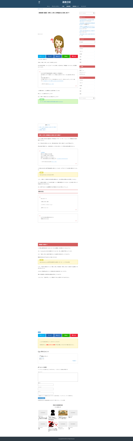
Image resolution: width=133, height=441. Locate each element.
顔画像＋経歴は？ (42, 129)
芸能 (80, 62)
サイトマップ (83, 6)
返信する (74, 360)
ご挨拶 (63, 6)
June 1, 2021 (51, 83)
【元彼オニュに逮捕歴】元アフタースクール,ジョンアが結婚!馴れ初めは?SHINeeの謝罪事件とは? (87, 27)
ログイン (80, 68)
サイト (39, 391)
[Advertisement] (58, 22)
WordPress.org (82, 74)
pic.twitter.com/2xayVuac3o (62, 158)
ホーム (48, 6)
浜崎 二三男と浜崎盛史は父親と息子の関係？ (47, 127)
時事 (80, 59)
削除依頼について (76, 6)
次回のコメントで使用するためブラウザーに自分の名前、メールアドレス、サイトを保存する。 (56, 395)
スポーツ (81, 51)
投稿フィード (81, 70)
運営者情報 (68, 6)
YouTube (81, 48)
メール (39, 387)
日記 (39, 332)
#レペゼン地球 (49, 80)
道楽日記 (66, 2)
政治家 (81, 85)
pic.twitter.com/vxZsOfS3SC (58, 80)
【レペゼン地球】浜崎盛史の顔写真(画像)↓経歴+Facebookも (51, 101)
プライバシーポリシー (56, 6)
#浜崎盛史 (43, 152)
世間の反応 (43, 128)
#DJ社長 (45, 80)
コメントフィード (82, 72)
